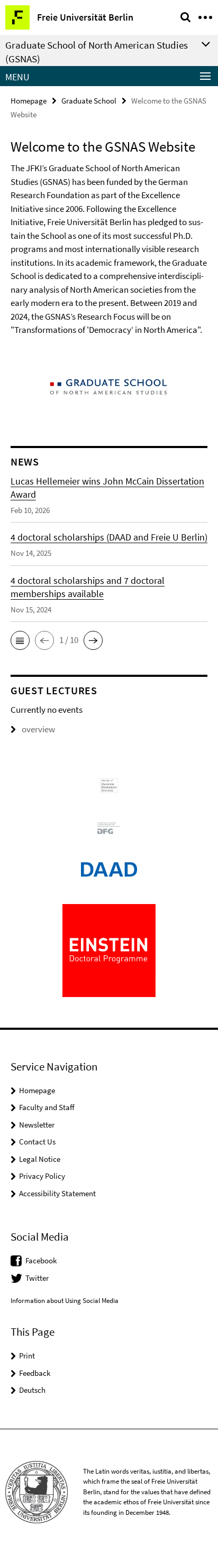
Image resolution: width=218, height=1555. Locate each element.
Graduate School (88, 101)
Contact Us (37, 1142)
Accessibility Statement (57, 1193)
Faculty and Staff (47, 1107)
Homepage (29, 101)
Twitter (37, 1278)
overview (38, 729)
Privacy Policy (42, 1176)
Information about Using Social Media (65, 1300)
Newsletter (36, 1125)
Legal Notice (39, 1159)
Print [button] (27, 1356)
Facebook (41, 1260)
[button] (20, 640)
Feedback (34, 1373)
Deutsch (32, 1390)
